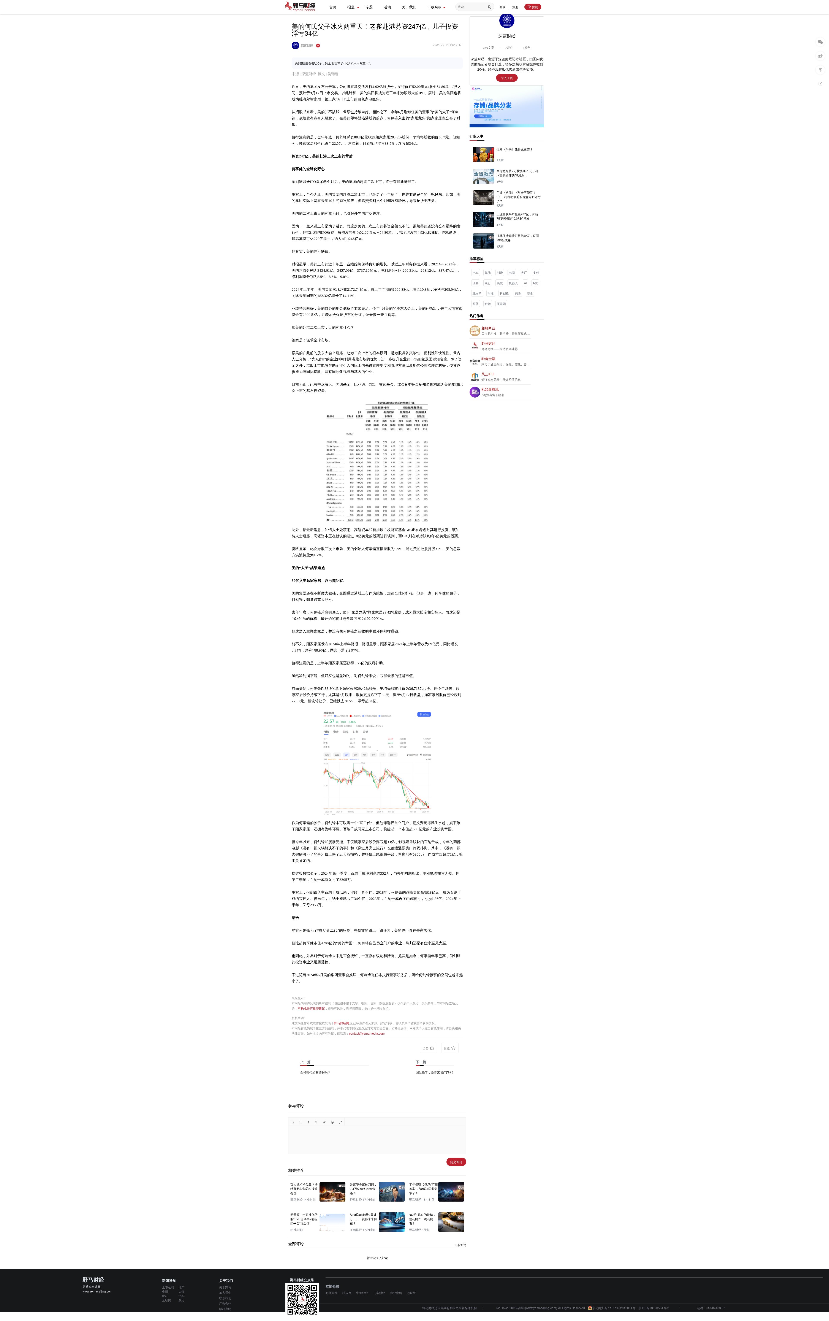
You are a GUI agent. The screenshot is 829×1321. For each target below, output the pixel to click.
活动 (387, 7)
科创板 (504, 293)
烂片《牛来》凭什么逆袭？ (515, 149)
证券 (476, 283)
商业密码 (396, 1293)
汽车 (476, 272)
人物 (182, 1291)
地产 (182, 1287)
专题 (369, 7)
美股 (500, 283)
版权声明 (225, 1309)
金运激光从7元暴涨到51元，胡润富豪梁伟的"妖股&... (517, 173)
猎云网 (346, 1293)
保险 (518, 293)
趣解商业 (488, 327)
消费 (500, 272)
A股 (535, 283)
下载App (434, 7)
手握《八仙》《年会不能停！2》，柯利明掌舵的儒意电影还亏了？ (519, 196)
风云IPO (487, 373)
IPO (164, 1296)
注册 (515, 7)
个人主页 (507, 78)
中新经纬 (362, 1293)
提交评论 (456, 1162)
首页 (333, 7)
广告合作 (225, 1303)
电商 (512, 272)
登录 (503, 7)
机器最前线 (490, 389)
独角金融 (488, 358)
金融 (488, 303)
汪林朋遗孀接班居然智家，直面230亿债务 (518, 237)
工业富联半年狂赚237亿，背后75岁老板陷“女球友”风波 (517, 216)
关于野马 (225, 1287)
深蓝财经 (307, 45)
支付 (536, 272)
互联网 (501, 303)
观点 (182, 1300)
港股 (491, 293)
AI (525, 283)
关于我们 (409, 7)
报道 (351, 7)
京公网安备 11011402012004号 (613, 1308)
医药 (476, 303)
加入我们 (225, 1292)
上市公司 (168, 1287)
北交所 (477, 293)
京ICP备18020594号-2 (653, 1308)
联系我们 (225, 1298)
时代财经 (332, 1293)
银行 (488, 283)
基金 (530, 293)
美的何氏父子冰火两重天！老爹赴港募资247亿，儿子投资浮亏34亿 (375, 29)
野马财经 (488, 343)
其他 (488, 272)
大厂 (524, 272)
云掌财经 (379, 1293)
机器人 (513, 283)
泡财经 (411, 1293)
